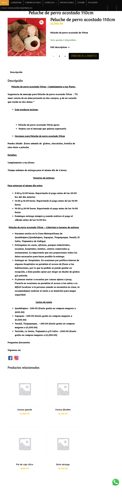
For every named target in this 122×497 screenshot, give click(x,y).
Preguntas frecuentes (19, 342)
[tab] (16, 72)
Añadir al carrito (84, 56)
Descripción (16, 72)
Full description (58, 47)
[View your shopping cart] (119, 8)
